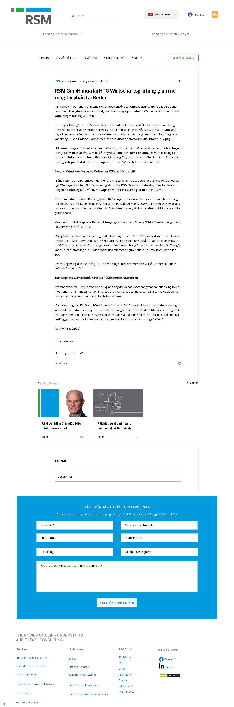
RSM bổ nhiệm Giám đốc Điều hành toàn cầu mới (61, 425)
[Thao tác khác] (179, 81)
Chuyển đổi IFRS (66, 58)
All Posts (43, 58)
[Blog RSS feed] (215, 14)
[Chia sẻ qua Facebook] (56, 353)
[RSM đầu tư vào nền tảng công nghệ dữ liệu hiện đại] (118, 403)
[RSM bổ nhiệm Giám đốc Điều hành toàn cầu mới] (62, 403)
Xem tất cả (193, 382)
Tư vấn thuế (90, 58)
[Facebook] (161, 659)
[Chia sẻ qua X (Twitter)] (64, 353)
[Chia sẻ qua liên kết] (81, 353)
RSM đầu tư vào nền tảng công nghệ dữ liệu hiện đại (114, 425)
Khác (135, 58)
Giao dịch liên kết (114, 58)
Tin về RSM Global (64, 341)
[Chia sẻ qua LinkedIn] (73, 353)
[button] (4, 704)
